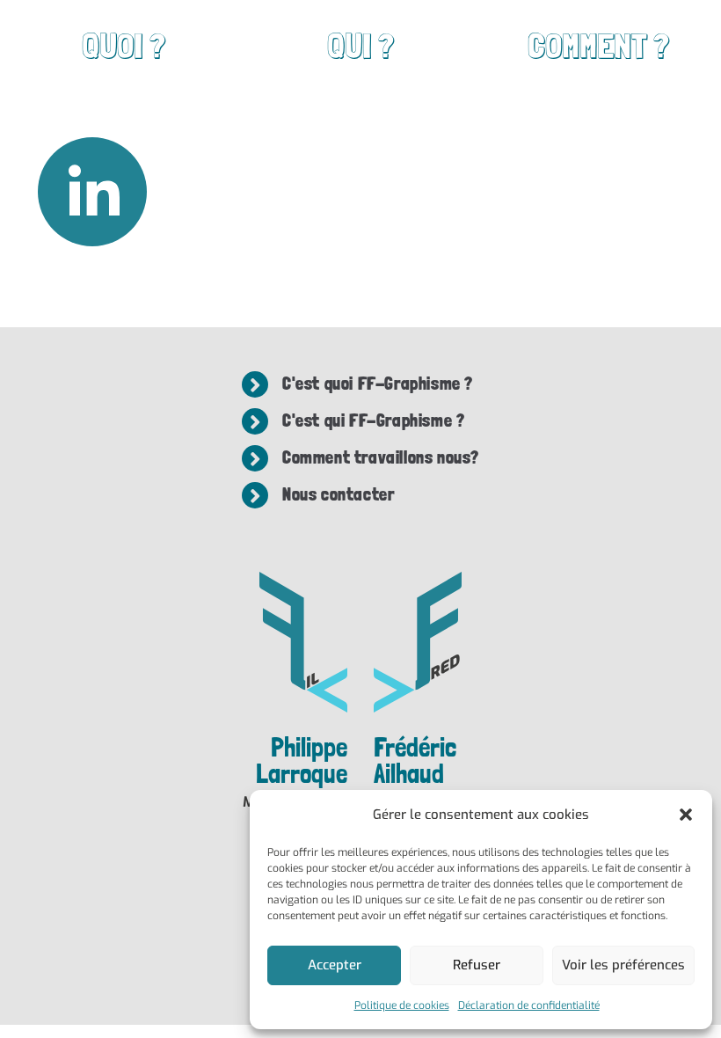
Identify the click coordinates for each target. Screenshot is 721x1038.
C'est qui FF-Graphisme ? (373, 420)
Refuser (476, 965)
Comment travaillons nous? (380, 457)
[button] (686, 814)
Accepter (334, 965)
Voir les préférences (623, 965)
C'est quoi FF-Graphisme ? (377, 383)
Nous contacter (338, 494)
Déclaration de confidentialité (529, 1005)
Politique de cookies (401, 1005)
